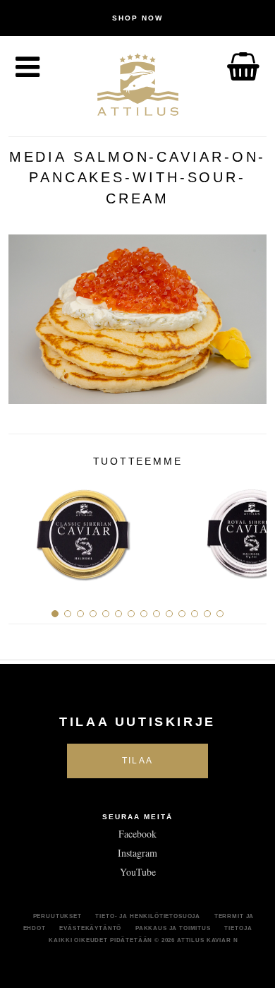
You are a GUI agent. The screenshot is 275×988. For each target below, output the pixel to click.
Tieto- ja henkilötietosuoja (147, 915)
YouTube (138, 872)
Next (251, 529)
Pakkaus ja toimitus (173, 928)
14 (220, 613)
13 (207, 613)
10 (169, 613)
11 (181, 613)
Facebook (137, 833)
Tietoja (238, 928)
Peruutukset (57, 915)
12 (194, 613)
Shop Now (137, 18)
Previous (24, 529)
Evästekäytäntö (90, 928)
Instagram (137, 852)
